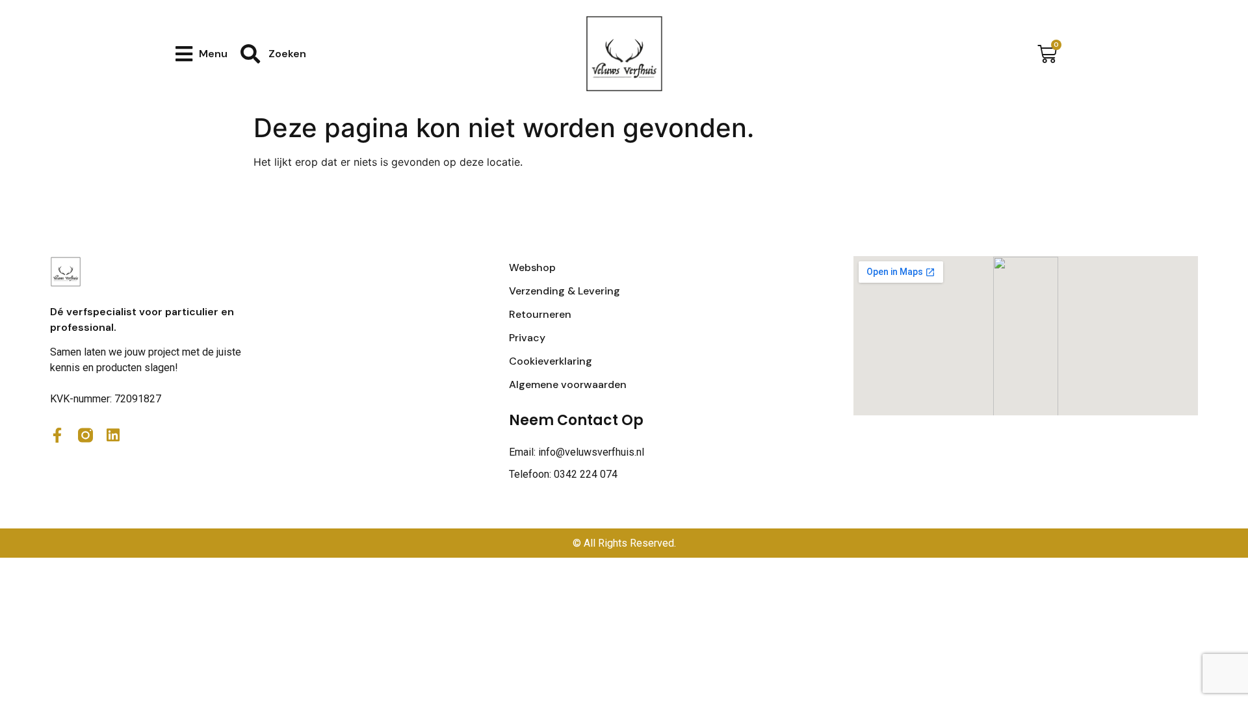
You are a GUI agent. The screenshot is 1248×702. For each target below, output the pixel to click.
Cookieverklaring (550, 361)
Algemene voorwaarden (568, 384)
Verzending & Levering (564, 291)
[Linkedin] (113, 435)
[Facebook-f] (57, 435)
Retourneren (540, 314)
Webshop (532, 267)
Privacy (527, 337)
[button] (202, 53)
